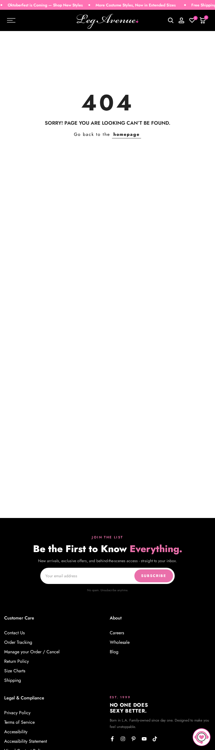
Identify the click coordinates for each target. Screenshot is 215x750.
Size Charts (14, 671)
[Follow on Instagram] (122, 738)
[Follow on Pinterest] (133, 738)
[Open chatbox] (202, 737)
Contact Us (14, 633)
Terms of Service (19, 722)
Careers (117, 633)
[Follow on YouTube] (144, 738)
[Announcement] (129, 5)
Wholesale (120, 642)
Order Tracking (18, 642)
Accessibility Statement (25, 741)
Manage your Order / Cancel (32, 652)
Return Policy (16, 661)
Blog (114, 652)
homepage (126, 134)
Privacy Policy (17, 713)
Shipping (12, 680)
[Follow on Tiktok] (154, 738)
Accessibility (15, 732)
